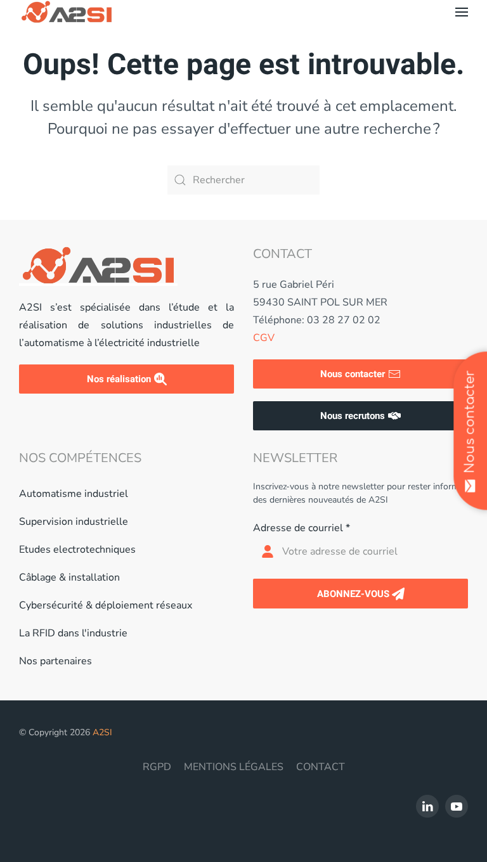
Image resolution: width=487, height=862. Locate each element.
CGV (264, 338)
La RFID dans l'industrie (73, 633)
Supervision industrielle (73, 522)
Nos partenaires (55, 661)
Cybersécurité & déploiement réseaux (105, 605)
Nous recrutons (352, 416)
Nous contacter (352, 374)
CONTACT (320, 767)
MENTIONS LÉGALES (233, 767)
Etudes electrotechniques (77, 549)
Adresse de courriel (301, 528)
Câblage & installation (69, 577)
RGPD (157, 767)
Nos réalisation (119, 379)
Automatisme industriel (73, 494)
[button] (461, 12)
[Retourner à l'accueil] (66, 12)
